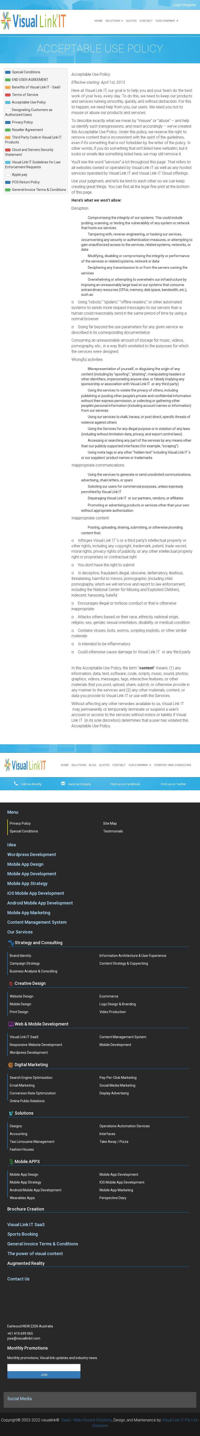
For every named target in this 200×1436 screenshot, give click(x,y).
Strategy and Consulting (172, 765)
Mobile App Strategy (27, 883)
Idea (11, 844)
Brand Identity (20, 956)
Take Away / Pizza (114, 1142)
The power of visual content (35, 1253)
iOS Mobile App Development (35, 893)
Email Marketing (22, 1085)
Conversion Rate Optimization (33, 1093)
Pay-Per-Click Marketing (118, 1078)
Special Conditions (24, 831)
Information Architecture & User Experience (133, 956)
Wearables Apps (22, 1198)
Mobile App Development (31, 873)
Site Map (110, 823)
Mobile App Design (25, 864)
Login (177, 5)
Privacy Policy (20, 823)
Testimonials (113, 831)
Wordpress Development (31, 854)
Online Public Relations (27, 1101)
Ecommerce (109, 996)
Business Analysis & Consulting (33, 971)
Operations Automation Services (125, 1126)
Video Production (113, 1012)
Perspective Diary (113, 1198)
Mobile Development (115, 1045)
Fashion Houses (22, 1149)
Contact (146, 20)
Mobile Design (20, 1004)
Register (189, 5)
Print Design (19, 1012)
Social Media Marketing (117, 1085)
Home (98, 20)
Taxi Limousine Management (32, 1142)
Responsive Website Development (36, 1045)
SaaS (65, 1420)
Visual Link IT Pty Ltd (179, 1420)
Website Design (21, 996)
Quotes (131, 20)
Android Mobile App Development (40, 902)
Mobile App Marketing (28, 912)
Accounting (18, 1134)
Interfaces (107, 1134)
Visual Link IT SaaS (24, 1037)
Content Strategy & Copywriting (124, 963)
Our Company (165, 20)
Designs (16, 1126)
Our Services (20, 931)
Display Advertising (114, 1093)
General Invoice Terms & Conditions (42, 1243)
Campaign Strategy (25, 963)
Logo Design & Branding (118, 1004)
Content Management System (37, 922)
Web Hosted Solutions (93, 1420)
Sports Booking (22, 1234)
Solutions (112, 20)
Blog (92, 765)
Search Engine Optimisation (31, 1078)
